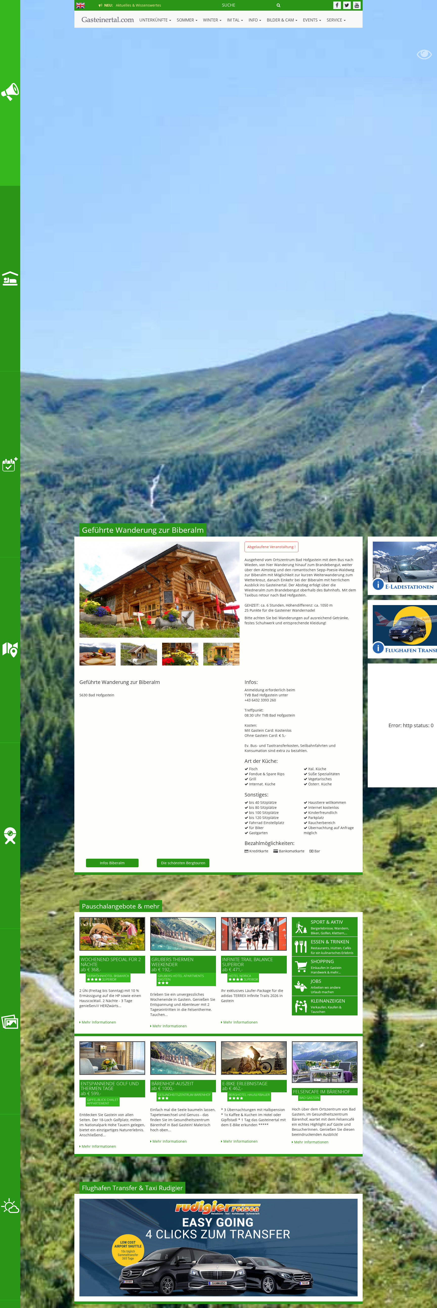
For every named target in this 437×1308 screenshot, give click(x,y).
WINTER (211, 20)
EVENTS (311, 20)
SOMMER (186, 20)
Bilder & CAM (281, 20)
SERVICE (335, 20)
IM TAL (234, 20)
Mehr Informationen (98, 1022)
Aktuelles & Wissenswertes (131, 5)
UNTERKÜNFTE (154, 20)
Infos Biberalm (112, 862)
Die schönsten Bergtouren (183, 862)
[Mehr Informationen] (112, 934)
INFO (254, 20)
